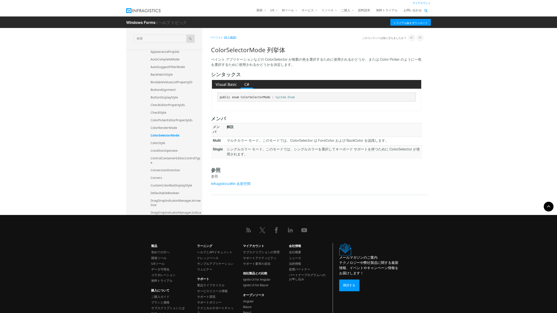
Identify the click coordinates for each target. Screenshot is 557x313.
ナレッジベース (207, 257)
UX (272, 10)
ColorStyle (158, 143)
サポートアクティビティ (260, 257)
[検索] (190, 39)
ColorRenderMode (164, 128)
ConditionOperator (164, 150)
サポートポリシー (209, 302)
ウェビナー (204, 269)
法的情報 (295, 263)
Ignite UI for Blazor (255, 285)
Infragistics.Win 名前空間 (230, 184)
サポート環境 (206, 296)
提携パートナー (299, 269)
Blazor (247, 306)
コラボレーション (163, 274)
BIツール (288, 10)
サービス (308, 10)
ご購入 (345, 10)
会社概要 (295, 252)
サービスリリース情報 (212, 290)
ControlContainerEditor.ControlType (175, 160)
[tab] (226, 84)
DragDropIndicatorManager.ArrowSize (176, 202)
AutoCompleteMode (165, 59)
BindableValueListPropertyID (171, 82)
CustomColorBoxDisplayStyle (171, 185)
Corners (156, 178)
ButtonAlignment (163, 90)
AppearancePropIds (165, 52)
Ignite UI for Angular (256, 279)
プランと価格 (160, 302)
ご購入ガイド (160, 296)
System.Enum (285, 97)
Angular (248, 301)
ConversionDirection (165, 170)
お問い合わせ (413, 10)
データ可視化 (160, 269)
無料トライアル (387, 10)
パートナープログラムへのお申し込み (307, 276)
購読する (349, 285)
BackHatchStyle (162, 74)
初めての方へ (160, 252)
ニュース (295, 257)
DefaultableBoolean (165, 193)
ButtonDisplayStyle (164, 97)
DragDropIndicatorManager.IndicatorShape (176, 214)
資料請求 (364, 10)
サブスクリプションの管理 (261, 252)
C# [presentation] (246, 84)
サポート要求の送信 (256, 263)
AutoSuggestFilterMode (168, 67)
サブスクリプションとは (168, 307)
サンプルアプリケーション (215, 263)
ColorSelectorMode (165, 135)
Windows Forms (141, 22)
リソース (327, 10)
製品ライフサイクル (211, 285)
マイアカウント (422, 3)
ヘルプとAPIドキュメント (214, 252)
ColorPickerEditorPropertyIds (172, 120)
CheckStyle (158, 112)
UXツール (157, 263)
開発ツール (158, 257)
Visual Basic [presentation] (226, 84)
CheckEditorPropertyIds (168, 105)
